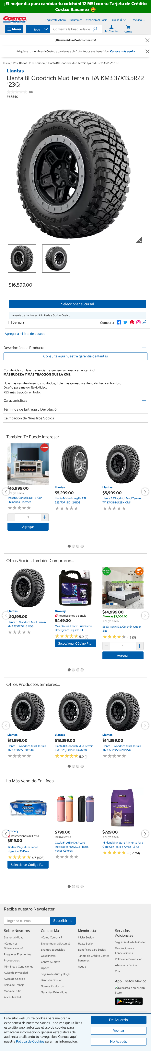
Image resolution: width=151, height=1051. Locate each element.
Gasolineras (48, 956)
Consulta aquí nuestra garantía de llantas (75, 356)
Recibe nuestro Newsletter (29, 909)
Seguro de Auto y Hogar (55, 974)
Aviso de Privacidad (16, 972)
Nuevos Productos (52, 986)
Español (117, 19)
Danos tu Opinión (51, 980)
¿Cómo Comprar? (51, 937)
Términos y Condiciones (18, 966)
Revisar (118, 1030)
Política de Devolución (128, 959)
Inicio (6, 63)
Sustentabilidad (14, 937)
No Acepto (118, 1041)
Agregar (28, 527)
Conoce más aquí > (122, 51)
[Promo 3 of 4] (77, 546)
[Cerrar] (147, 40)
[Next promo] (145, 491)
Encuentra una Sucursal (55, 943)
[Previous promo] (6, 491)
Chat (118, 971)
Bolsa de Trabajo (14, 985)
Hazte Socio (85, 943)
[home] (15, 19)
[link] (118, 322)
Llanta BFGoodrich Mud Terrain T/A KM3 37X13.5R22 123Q (83, 63)
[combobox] (38, 29)
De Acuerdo (118, 1020)
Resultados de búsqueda (29, 63)
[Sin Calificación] (18, 91)
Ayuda (82, 966)
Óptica (45, 968)
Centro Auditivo (50, 962)
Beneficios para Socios (92, 949)
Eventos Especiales (53, 949)
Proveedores (12, 960)
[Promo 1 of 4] (69, 546)
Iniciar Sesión (86, 937)
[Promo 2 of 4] (73, 546)
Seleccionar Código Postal (77, 643)
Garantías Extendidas (54, 992)
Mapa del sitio (12, 991)
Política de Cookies (30, 1041)
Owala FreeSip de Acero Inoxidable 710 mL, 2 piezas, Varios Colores (72, 846)
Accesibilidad (12, 997)
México (137, 20)
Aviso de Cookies (14, 979)
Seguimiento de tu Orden (130, 942)
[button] (97, 29)
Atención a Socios (126, 965)
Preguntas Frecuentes (17, 954)
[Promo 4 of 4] (82, 546)
